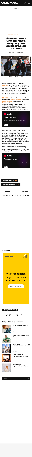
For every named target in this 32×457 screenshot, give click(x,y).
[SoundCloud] (14, 315)
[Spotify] (17, 315)
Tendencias (21, 35)
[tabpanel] (16, 348)
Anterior (6, 191)
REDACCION (21, 52)
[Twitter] (7, 315)
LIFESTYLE (11, 35)
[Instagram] (10, 315)
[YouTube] (21, 315)
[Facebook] (3, 315)
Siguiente (25, 191)
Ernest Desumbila (16, 99)
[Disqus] (16, 222)
